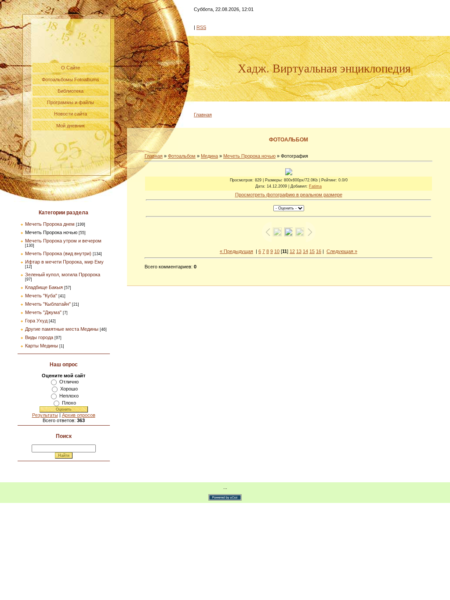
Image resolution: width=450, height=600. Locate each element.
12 (292, 251)
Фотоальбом (182, 156)
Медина (209, 156)
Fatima (315, 186)
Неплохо (69, 395)
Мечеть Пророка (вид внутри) (58, 253)
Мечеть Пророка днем (50, 224)
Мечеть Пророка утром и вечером (63, 240)
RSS (201, 27)
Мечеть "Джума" (43, 312)
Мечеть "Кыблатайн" (48, 304)
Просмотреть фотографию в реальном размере (288, 194)
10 (276, 251)
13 (298, 251)
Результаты (45, 415)
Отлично (69, 381)
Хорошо (69, 388)
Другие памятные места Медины (61, 329)
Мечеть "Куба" (41, 295)
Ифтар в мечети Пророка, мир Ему (64, 261)
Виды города (39, 337)
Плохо (69, 402)
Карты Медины (41, 345)
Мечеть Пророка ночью (51, 232)
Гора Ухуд (36, 320)
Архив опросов (78, 415)
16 (318, 251)
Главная (203, 114)
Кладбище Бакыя (44, 287)
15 (312, 251)
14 (305, 251)
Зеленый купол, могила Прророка (62, 274)
